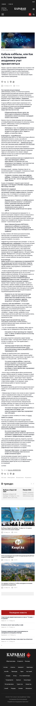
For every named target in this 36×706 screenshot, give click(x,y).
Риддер (13, 688)
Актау (15, 675)
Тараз (21, 671)
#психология (20, 477)
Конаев (21, 688)
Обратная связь (10, 661)
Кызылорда (27, 680)
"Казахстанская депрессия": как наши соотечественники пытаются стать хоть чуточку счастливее (17, 426)
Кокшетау (28, 684)
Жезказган (29, 688)
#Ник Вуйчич (11, 477)
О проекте (20, 661)
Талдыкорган (9, 680)
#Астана (3, 477)
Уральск (18, 680)
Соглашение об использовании (18, 699)
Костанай (29, 671)
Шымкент (21, 667)
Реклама (27, 661)
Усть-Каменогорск (24, 675)
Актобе (6, 671)
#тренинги (28, 477)
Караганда (30, 667)
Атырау (8, 675)
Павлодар (14, 671)
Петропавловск (9, 684)
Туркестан (20, 684)
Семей (6, 688)
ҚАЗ (33, 1)
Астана (5, 667)
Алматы (12, 667)
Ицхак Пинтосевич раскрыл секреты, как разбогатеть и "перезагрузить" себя (19, 349)
